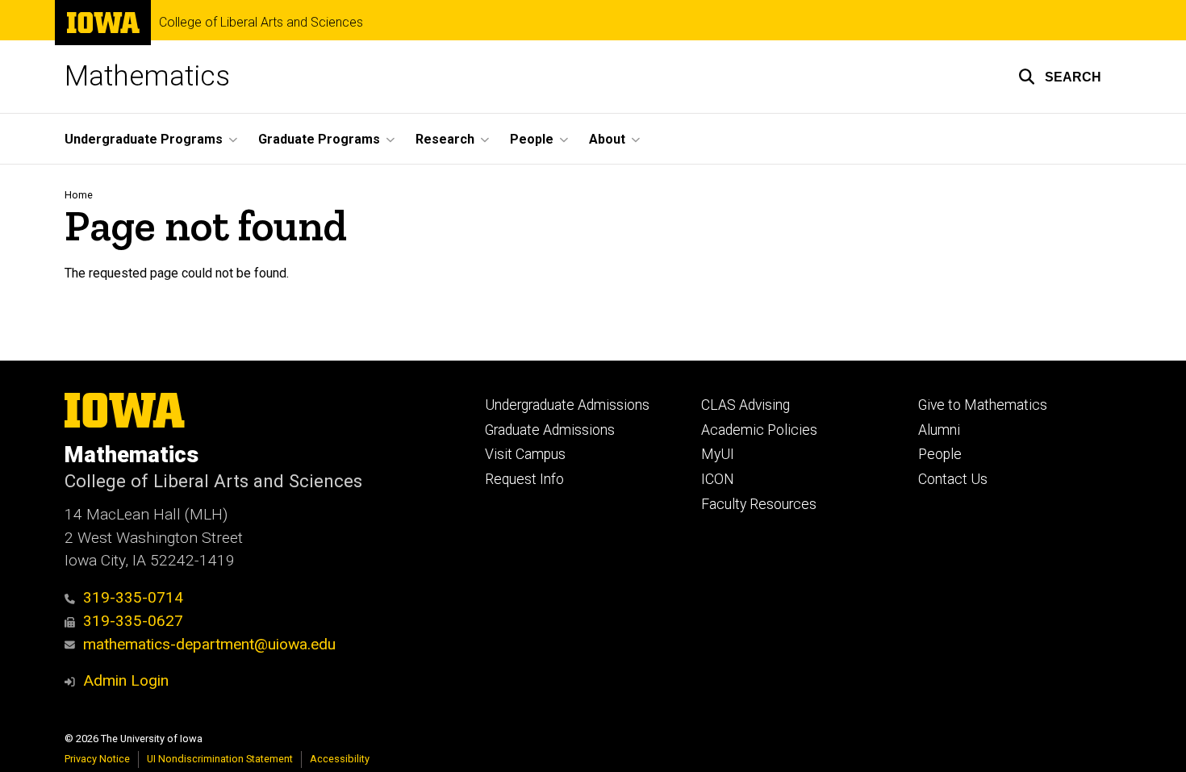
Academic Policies (759, 430)
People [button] (531, 139)
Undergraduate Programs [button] (144, 139)
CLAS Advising (745, 405)
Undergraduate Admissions (567, 405)
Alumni (939, 430)
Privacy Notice (97, 759)
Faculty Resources (758, 504)
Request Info (524, 479)
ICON (717, 479)
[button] (1059, 76)
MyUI (717, 454)
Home (79, 195)
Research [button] (445, 139)
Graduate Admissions (550, 430)
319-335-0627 (133, 620)
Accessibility (340, 759)
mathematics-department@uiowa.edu (209, 644)
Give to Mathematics (982, 405)
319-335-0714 (133, 597)
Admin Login (126, 680)
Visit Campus (525, 454)
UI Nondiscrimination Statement (220, 759)
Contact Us (953, 479)
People (940, 454)
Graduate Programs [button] (319, 139)
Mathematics (147, 76)
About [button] (607, 139)
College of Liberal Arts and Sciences (261, 22)
